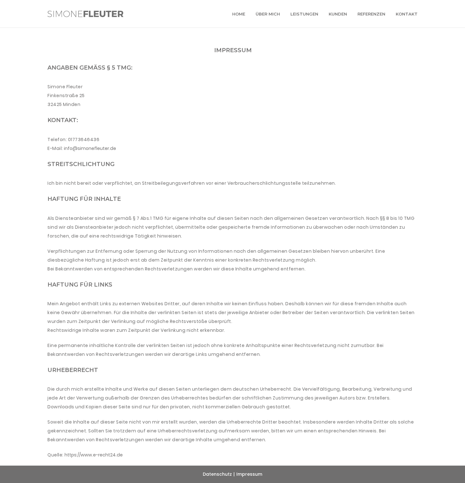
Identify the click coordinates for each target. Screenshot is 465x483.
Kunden (338, 13)
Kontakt (407, 13)
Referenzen (371, 13)
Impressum (249, 474)
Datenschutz (217, 474)
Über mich (268, 13)
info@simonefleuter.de (90, 148)
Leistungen (304, 13)
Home (238, 13)
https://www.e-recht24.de (94, 455)
